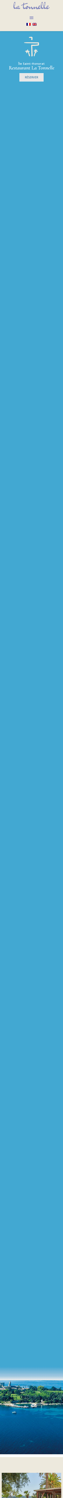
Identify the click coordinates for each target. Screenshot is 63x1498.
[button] (31, 18)
